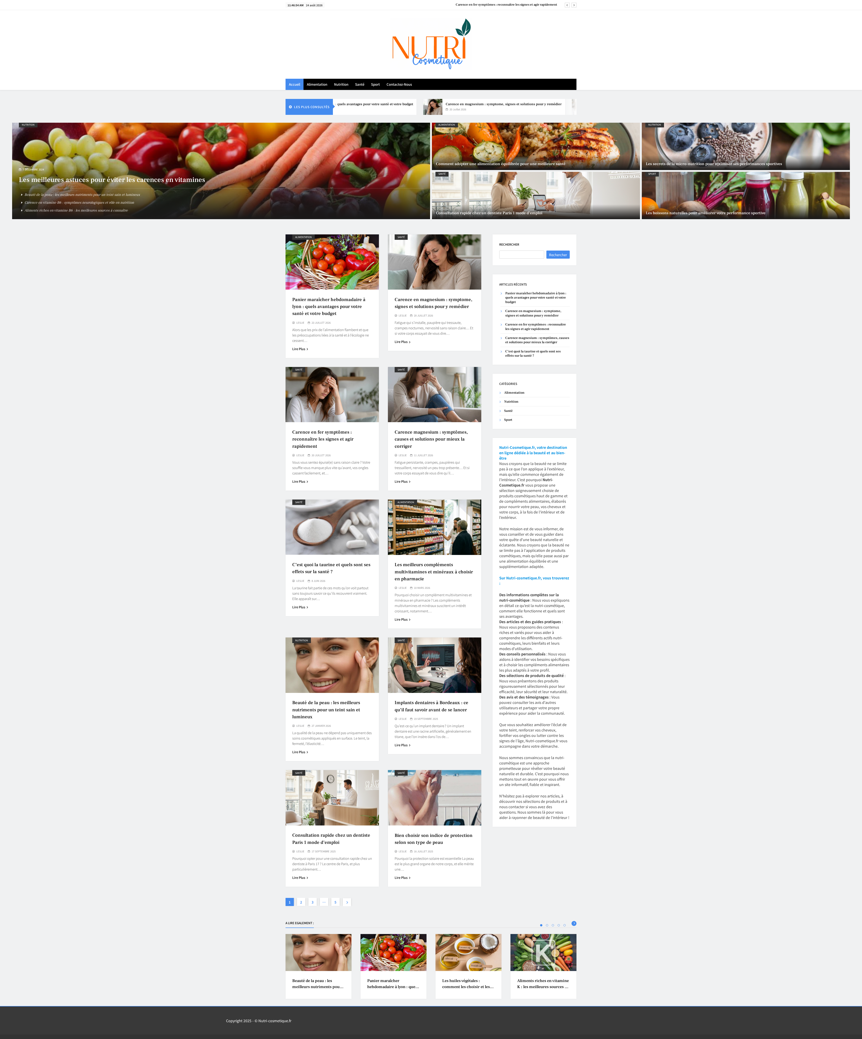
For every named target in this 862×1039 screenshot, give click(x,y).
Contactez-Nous (399, 84)
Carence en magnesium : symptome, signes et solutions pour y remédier (427, 104)
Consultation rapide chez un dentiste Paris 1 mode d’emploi (489, 213)
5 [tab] (564, 925)
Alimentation (317, 84)
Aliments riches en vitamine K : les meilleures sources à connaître (543, 987)
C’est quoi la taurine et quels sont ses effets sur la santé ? (533, 353)
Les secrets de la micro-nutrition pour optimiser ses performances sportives (714, 163)
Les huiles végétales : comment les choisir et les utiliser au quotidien (466, 987)
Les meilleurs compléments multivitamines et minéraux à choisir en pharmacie (434, 572)
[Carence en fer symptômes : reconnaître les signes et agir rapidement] (504, 107)
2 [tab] (547, 925)
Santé (359, 84)
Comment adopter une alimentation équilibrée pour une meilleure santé (500, 163)
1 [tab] (541, 925)
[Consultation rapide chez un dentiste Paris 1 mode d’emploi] (536, 195)
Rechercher (509, 244)
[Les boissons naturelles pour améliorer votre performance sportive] (746, 195)
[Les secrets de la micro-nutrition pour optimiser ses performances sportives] (746, 146)
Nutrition (341, 84)
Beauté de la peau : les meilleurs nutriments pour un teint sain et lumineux (326, 710)
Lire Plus (298, 349)
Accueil (294, 84)
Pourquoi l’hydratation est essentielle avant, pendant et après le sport (77, 210)
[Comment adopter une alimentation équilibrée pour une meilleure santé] (536, 146)
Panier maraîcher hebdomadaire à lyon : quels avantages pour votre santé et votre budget (328, 307)
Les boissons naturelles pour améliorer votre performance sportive (121, 187)
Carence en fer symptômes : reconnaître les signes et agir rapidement (574, 104)
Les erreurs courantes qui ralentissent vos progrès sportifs (69, 202)
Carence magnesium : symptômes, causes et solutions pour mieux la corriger (501, 2)
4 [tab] (559, 925)
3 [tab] (553, 925)
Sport (375, 84)
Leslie (300, 322)
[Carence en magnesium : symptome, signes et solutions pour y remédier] (356, 107)
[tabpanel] (318, 966)
